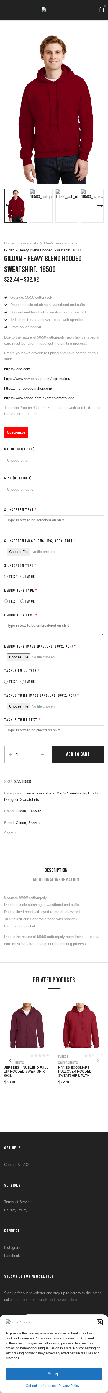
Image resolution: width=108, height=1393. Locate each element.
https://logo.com (17, 369)
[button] (99, 1322)
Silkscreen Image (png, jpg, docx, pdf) (39, 541)
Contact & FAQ (16, 1165)
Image (29, 576)
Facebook (12, 1256)
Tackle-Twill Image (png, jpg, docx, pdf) (41, 695)
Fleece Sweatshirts (39, 793)
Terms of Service (18, 1202)
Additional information (56, 879)
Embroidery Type (20, 590)
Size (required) (18, 478)
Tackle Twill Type (22, 670)
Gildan (21, 811)
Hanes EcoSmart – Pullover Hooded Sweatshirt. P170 (75, 1072)
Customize (16, 432)
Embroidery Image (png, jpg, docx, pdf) (40, 646)
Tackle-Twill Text (22, 719)
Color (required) (19, 449)
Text (13, 576)
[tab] (56, 870)
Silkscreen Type (20, 565)
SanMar (34, 811)
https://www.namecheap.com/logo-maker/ (37, 379)
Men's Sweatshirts (58, 243)
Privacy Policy (68, 1386)
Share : (10, 833)
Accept (54, 1373)
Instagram (12, 1247)
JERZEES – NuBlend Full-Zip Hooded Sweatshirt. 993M (26, 1072)
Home (9, 243)
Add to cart (78, 754)
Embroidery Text (21, 615)
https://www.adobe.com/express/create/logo (39, 398)
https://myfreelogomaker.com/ (28, 388)
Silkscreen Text (20, 509)
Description (56, 870)
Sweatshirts (28, 243)
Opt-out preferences (41, 1386)
